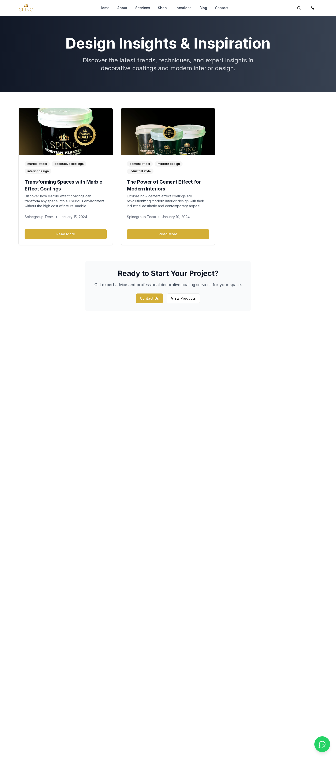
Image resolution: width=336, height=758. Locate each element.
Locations (183, 8)
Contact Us (149, 298)
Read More (65, 234)
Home (104, 8)
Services (142, 8)
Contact (222, 8)
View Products (183, 298)
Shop (162, 8)
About (122, 8)
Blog (203, 8)
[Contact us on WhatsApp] (322, 744)
